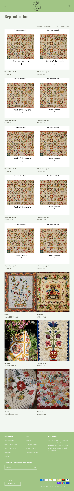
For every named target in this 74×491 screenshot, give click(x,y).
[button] (5, 6)
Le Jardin (40, 314)
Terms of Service (32, 453)
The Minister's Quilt (10, 72)
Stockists (8, 453)
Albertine (7, 411)
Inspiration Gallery (11, 444)
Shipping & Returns (32, 444)
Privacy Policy (31, 448)
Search (7, 457)
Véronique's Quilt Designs (52, 486)
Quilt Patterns (9, 440)
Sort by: (39, 26)
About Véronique (10, 448)
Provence (7, 363)
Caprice (7, 314)
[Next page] (42, 422)
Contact (29, 440)
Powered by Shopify (64, 486)
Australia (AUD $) (11, 483)
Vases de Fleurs (41, 363)
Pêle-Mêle (40, 411)
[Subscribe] (35, 467)
